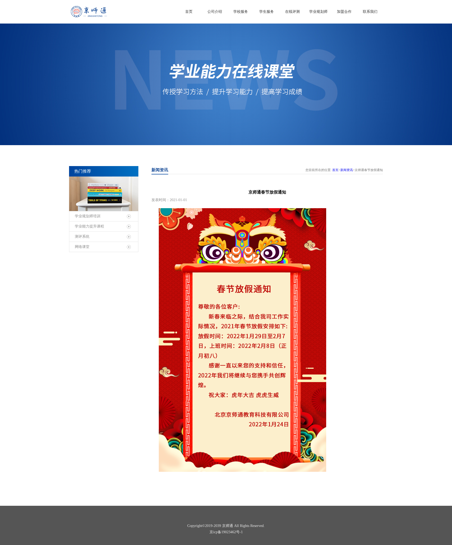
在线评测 (292, 12)
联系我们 (370, 12)
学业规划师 (318, 12)
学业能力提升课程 (89, 226)
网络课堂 (82, 247)
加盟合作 (344, 12)
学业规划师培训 (87, 216)
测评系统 (82, 237)
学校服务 (240, 12)
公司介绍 (214, 12)
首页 (189, 12)
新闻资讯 (346, 170)
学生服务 (266, 12)
